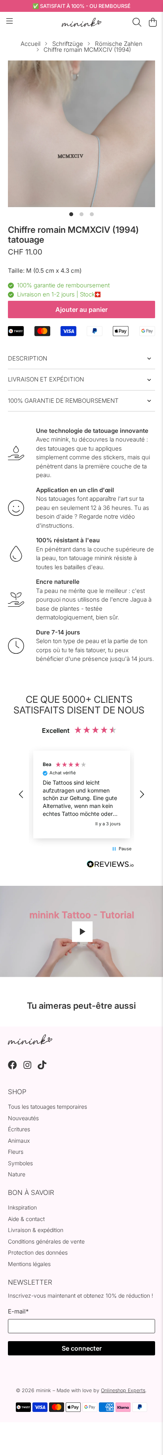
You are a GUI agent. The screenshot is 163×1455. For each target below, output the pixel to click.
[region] (81, 794)
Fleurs (15, 1151)
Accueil (30, 44)
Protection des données (38, 1252)
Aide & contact (26, 1218)
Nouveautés (23, 1118)
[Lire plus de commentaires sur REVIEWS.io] (110, 865)
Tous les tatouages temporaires (47, 1106)
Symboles (20, 1163)
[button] (21, 794)
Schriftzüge (67, 44)
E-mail (18, 1311)
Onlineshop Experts (123, 1390)
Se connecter (82, 1348)
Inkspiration (22, 1207)
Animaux (19, 1140)
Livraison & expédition (35, 1230)
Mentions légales (29, 1264)
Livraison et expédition (46, 379)
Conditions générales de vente (46, 1241)
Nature (16, 1174)
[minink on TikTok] (42, 1067)
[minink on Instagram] (27, 1067)
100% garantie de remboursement (63, 400)
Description (27, 358)
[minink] (81, 22)
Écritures (19, 1129)
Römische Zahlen (118, 44)
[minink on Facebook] (12, 1067)
